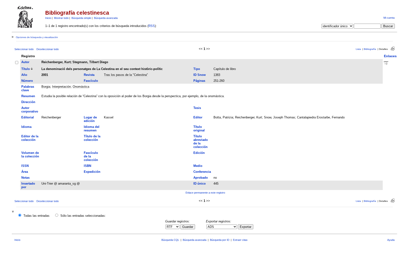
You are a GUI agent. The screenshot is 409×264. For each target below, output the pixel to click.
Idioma (26, 127)
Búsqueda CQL (170, 239)
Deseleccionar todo (47, 49)
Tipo (196, 69)
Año (24, 75)
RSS (151, 26)
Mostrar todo (61, 18)
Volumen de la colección (30, 154)
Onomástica (81, 86)
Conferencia (202, 171)
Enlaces (390, 56)
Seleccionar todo (24, 49)
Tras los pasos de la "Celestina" (126, 75)
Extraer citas (240, 239)
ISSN (25, 166)
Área (24, 171)
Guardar (187, 227)
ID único (199, 183)
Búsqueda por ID (219, 239)
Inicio (48, 18)
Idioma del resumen (91, 128)
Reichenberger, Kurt (56, 62)
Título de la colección (92, 138)
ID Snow (199, 75)
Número (27, 80)
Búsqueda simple (81, 18)
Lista (358, 49)
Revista (89, 75)
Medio (197, 166)
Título (25, 69)
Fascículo (91, 80)
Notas (25, 177)
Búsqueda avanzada (106, 18)
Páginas (199, 80)
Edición (199, 153)
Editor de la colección (29, 138)
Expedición (92, 171)
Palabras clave (27, 88)
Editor (197, 117)
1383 (216, 75)
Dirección (28, 102)
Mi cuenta (389, 17)
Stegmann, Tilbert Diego (90, 62)
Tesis (197, 108)
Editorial (27, 117)
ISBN (87, 166)
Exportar (245, 227)
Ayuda (391, 239)
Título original (199, 128)
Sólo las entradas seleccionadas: (83, 215)
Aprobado (200, 177)
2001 (44, 75)
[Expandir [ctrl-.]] (13, 212)
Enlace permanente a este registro (205, 192)
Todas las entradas (36, 215)
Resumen (28, 96)
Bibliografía (370, 49)
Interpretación (61, 86)
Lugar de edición (90, 119)
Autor (25, 62)
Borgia (45, 86)
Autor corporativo (29, 109)
